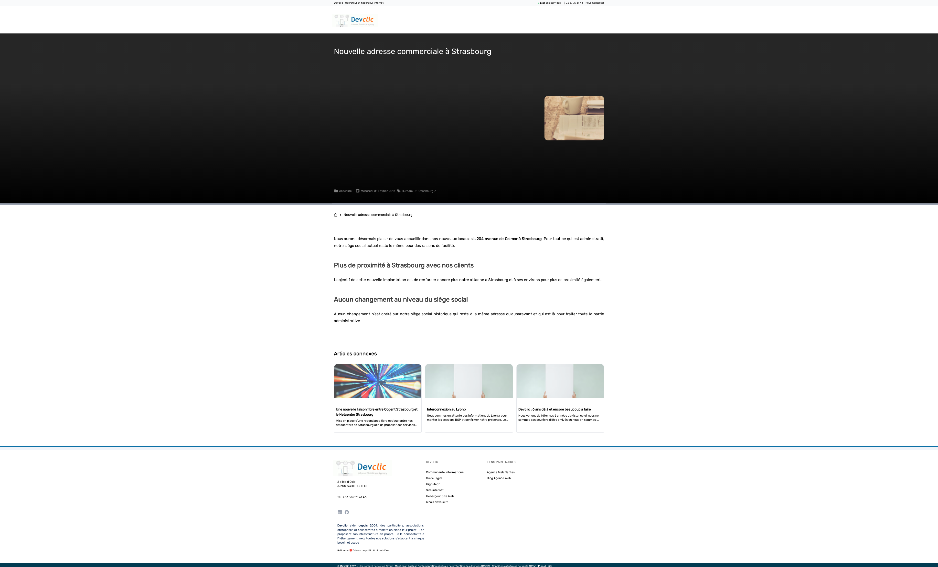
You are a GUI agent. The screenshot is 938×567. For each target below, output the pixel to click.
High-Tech (433, 484)
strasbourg (425, 191)
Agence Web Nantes (501, 472)
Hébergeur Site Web (440, 496)
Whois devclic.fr (437, 502)
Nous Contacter (595, 2)
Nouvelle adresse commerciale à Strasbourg (378, 215)
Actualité (345, 191)
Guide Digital (434, 478)
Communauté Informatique (445, 472)
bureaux (408, 191)
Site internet (435, 490)
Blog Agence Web (499, 478)
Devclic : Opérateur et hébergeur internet (359, 2)
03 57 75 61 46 (574, 2)
